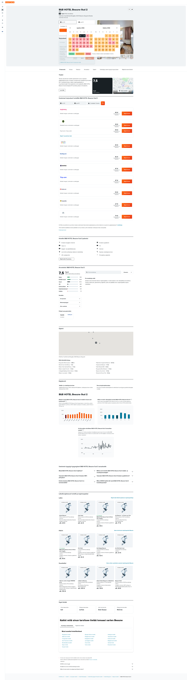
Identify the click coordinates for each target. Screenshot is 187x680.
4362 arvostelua (69, 13)
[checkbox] (66, 316)
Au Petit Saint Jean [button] (119, 548)
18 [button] (84, 42)
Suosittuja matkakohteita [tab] (67, 625)
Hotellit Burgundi (107, 676)
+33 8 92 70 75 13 (63, 17)
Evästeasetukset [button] (62, 230)
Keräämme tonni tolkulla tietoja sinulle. (70, 666)
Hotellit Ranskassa (82, 676)
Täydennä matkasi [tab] (79, 625)
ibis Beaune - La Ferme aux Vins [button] (123, 515)
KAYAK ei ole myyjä (65, 664)
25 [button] (84, 46)
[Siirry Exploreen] (2, 20)
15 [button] (73, 42)
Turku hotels (87, 644)
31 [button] (113, 50)
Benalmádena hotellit (67, 642)
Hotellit (67, 676)
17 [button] (80, 42)
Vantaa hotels (111, 642)
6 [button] (99, 39)
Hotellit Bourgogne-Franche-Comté (95, 676)
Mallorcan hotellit (66, 636)
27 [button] (91, 46)
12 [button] (87, 39)
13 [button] (91, 39)
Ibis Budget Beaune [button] (101, 548)
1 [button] (73, 35)
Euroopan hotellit (73, 676)
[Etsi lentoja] (2, 6)
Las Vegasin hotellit (89, 640)
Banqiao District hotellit (90, 634)
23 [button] (77, 46)
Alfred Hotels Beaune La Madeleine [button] (105, 580)
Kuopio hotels (65, 646)
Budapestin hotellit (89, 638)
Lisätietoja (119, 225)
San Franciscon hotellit (67, 640)
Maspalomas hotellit (112, 640)
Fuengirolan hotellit (66, 638)
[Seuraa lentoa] (2, 23)
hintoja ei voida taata (93, 659)
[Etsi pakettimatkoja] (2, 15)
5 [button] (87, 35)
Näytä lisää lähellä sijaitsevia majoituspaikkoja (122, 497)
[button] (2, 2)
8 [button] (73, 39)
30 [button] (77, 50)
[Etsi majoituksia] (2, 9)
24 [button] (80, 46)
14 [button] (70, 42)
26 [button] (87, 46)
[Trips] (2, 27)
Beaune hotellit (116, 676)
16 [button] (77, 42)
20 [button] (91, 42)
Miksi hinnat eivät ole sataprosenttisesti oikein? (72, 669)
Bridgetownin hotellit (89, 636)
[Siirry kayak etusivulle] (9, 2)
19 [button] (87, 42)
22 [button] (73, 46)
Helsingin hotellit (111, 634)
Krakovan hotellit (111, 638)
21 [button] (70, 46)
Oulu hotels (87, 642)
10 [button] (80, 39)
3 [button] (80, 35)
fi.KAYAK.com (61, 676)
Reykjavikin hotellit (66, 634)
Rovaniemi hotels (111, 644)
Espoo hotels (65, 644)
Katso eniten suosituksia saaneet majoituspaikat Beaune (119, 563)
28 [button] (70, 50)
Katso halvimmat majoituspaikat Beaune (123, 530)
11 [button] (84, 39)
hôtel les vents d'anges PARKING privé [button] (67, 581)
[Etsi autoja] (2, 12)
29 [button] (73, 50)
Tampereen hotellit (112, 636)
